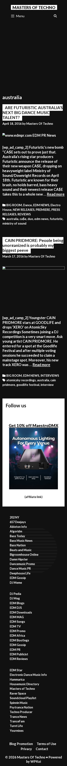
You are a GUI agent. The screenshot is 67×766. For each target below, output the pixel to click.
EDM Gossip (18, 578)
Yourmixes (17, 730)
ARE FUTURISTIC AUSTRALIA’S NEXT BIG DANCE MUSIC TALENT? (32, 112)
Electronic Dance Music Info (28, 674)
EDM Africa (17, 635)
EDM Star (16, 670)
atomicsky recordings (21, 380)
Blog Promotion (21, 744)
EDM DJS (16, 607)
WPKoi (35, 761)
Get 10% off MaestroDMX (33, 425)
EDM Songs (17, 621)
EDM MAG (17, 617)
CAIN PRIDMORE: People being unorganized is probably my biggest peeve (32, 245)
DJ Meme (16, 582)
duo (30, 219)
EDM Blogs (17, 603)
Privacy (26, 749)
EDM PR (15, 649)
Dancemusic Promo (22, 564)
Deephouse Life (20, 573)
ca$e (23, 219)
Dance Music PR (20, 568)
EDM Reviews (19, 659)
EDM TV (15, 626)
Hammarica (17, 679)
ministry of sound (14, 223)
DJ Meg (15, 598)
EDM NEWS (41, 205)
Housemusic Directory (24, 684)
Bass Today (17, 536)
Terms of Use (46, 744)
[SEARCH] (55, 15)
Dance (27, 205)
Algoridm (16, 531)
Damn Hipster (19, 559)
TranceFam (17, 721)
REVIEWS (24, 214)
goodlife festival (27, 385)
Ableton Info (18, 526)
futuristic (56, 219)
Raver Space (18, 693)
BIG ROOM (14, 205)
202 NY (14, 517)
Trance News (18, 716)
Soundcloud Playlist (23, 698)
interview (47, 385)
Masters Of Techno (34, 7)
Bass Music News (21, 540)
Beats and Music (21, 550)
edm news (41, 219)
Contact (42, 749)
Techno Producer (21, 712)
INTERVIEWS (49, 375)
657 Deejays (18, 522)
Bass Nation (18, 545)
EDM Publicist (19, 654)
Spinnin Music (19, 703)
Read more (56, 194)
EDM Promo (18, 631)
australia (12, 219)
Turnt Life (16, 726)
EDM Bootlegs (19, 640)
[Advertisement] (33, 56)
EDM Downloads (21, 612)
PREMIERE (43, 209)
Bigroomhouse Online (24, 554)
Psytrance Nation (21, 707)
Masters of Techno (22, 688)
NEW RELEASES (23, 209)
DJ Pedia (15, 594)
